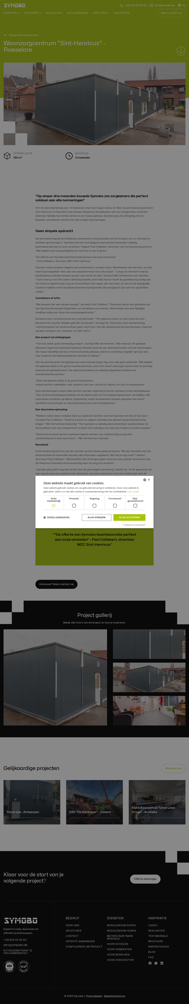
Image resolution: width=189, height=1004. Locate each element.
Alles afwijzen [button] (97, 517)
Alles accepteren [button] (129, 517)
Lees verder (133, 491)
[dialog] (94, 502)
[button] (56, 517)
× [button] (149, 480)
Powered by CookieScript (134, 525)
